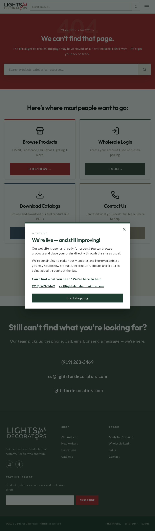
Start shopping (77, 298)
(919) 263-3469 (43, 286)
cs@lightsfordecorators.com (81, 286)
